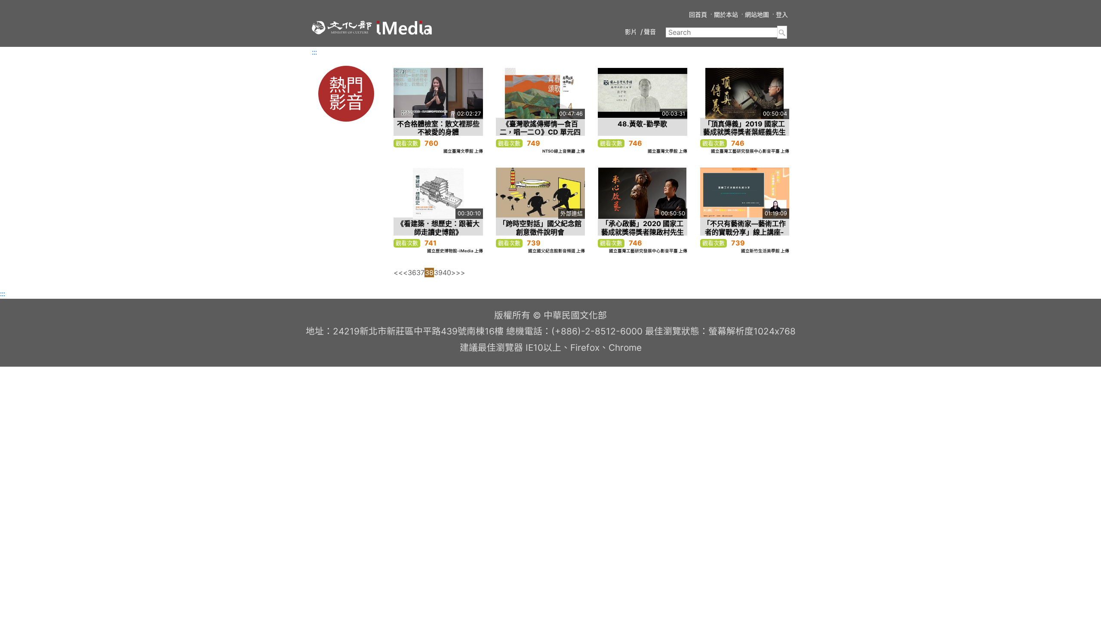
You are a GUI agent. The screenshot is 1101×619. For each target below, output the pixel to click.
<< (398, 272)
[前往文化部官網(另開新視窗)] (342, 27)
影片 (631, 31)
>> (460, 272)
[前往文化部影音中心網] (404, 28)
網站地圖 (757, 14)
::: (314, 52)
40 (447, 272)
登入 (782, 14)
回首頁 (698, 14)
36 (412, 272)
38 (429, 272)
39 (438, 272)
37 (420, 272)
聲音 (650, 31)
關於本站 (726, 14)
